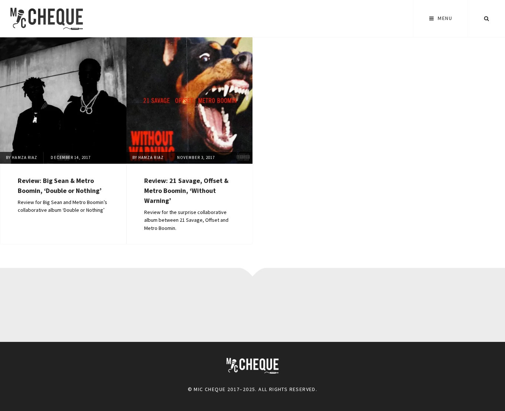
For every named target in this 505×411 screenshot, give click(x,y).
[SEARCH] (486, 18)
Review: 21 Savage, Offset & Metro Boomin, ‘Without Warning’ (186, 190)
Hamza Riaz (24, 157)
